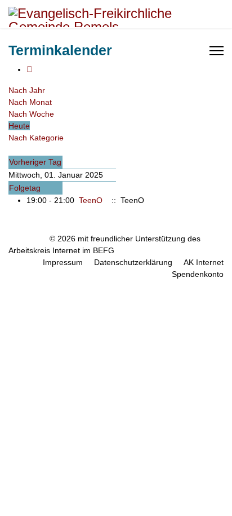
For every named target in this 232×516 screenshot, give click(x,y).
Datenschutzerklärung (133, 262)
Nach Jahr (26, 90)
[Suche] (11, 149)
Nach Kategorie (36, 137)
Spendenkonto (198, 274)
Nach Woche (31, 113)
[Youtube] (171, 50)
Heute (19, 125)
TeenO (90, 200)
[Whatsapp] (195, 50)
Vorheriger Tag (35, 161)
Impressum (63, 262)
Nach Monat (30, 102)
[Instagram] (183, 50)
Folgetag (25, 187)
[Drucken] (29, 69)
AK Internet (204, 262)
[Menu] (216, 51)
